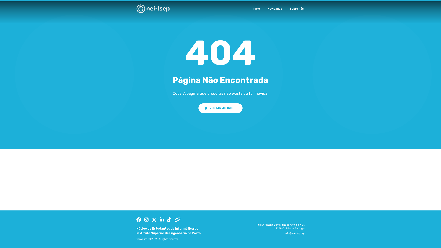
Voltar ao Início (223, 108)
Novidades (275, 8)
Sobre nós (297, 8)
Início (256, 8)
